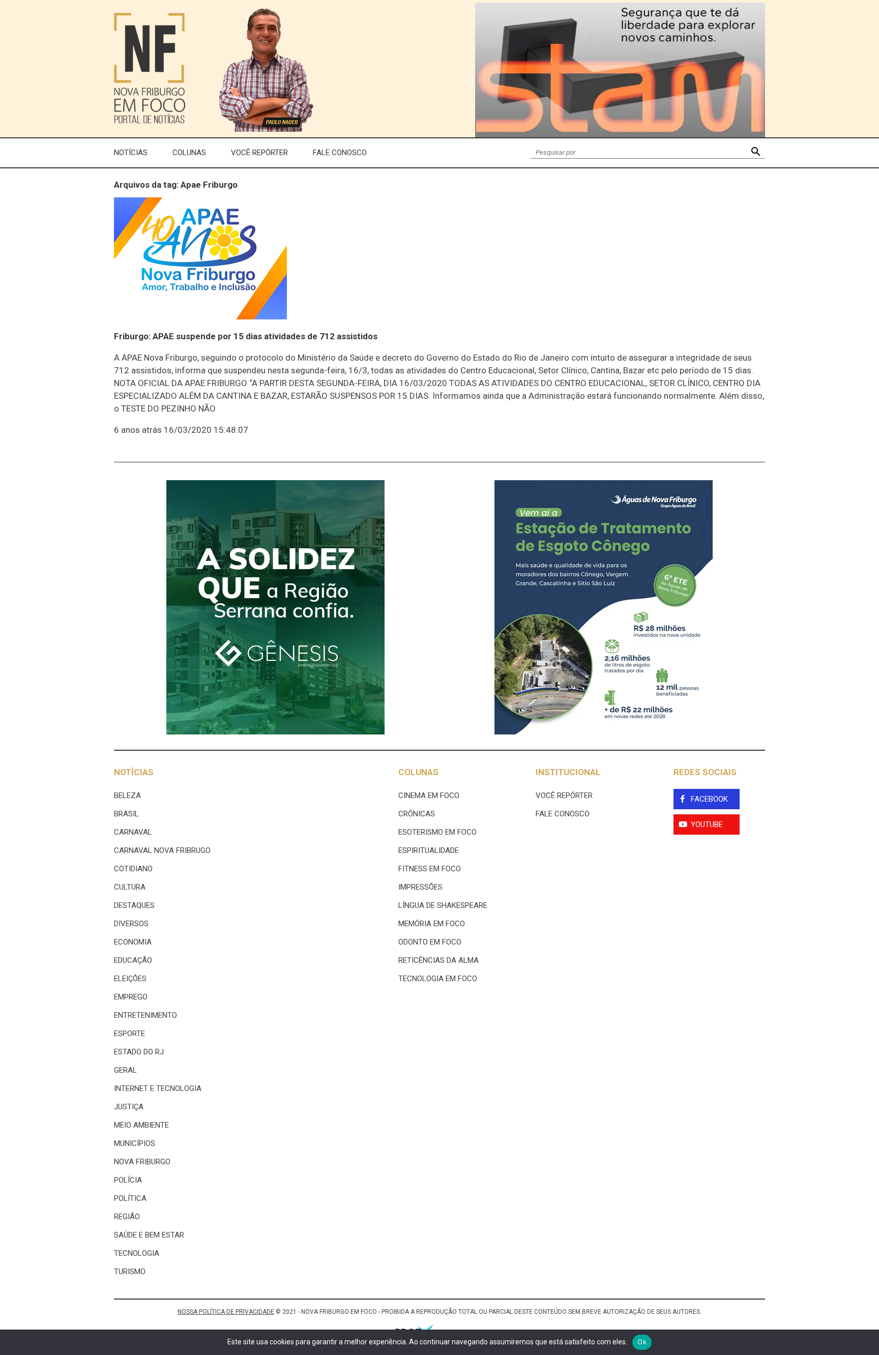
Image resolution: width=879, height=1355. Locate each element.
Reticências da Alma (438, 960)
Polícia (128, 1180)
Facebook (709, 799)
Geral (125, 1070)
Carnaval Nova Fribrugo (162, 850)
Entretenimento (145, 1015)
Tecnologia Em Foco (437, 978)
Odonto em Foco (429, 942)
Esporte (129, 1033)
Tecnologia (136, 1253)
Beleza (127, 795)
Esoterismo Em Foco (437, 832)
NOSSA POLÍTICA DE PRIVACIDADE (226, 1311)
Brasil (126, 813)
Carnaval (133, 832)
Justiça (128, 1106)
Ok (642, 1342)
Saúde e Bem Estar (149, 1235)
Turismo (129, 1271)
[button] (755, 153)
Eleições (130, 978)
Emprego (131, 996)
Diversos (131, 923)
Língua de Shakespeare (442, 905)
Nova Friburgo (142, 1161)
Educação (133, 960)
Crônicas (416, 813)
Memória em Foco (431, 923)
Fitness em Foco (429, 868)
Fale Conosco (340, 152)
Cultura (129, 887)
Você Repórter (259, 152)
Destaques (134, 905)
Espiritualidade (428, 850)
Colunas (189, 152)
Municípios (134, 1143)
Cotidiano (133, 868)
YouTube (707, 824)
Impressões (420, 887)
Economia (133, 942)
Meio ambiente (141, 1125)
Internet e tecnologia (157, 1088)
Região (127, 1216)
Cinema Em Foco (428, 795)
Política (130, 1198)
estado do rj (139, 1051)
